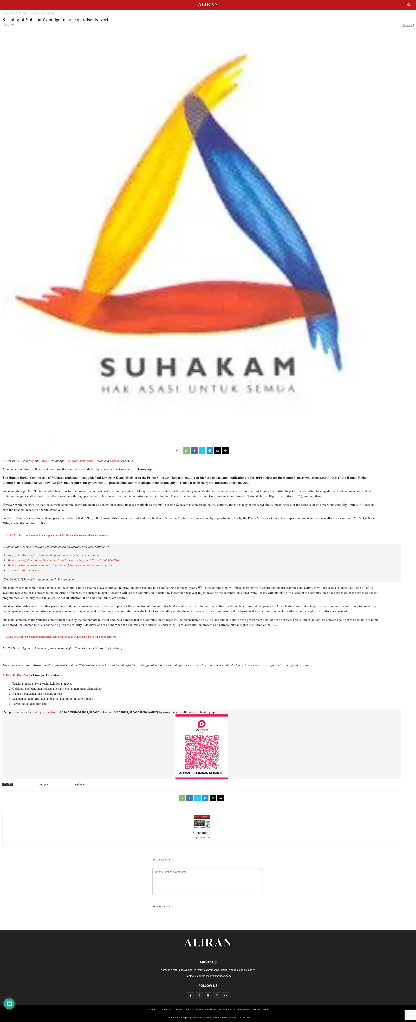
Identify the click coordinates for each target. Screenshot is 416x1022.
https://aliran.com (202, 837)
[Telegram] (210, 450)
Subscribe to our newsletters (234, 1009)
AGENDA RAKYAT (16, 675)
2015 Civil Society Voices (43, 13)
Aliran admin (201, 832)
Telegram (72, 460)
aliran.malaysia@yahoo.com (215, 975)
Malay (29, 460)
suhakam (80, 784)
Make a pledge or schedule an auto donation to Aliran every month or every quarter (59, 565)
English (45, 460)
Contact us (165, 1009)
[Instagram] (199, 995)
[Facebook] (194, 450)
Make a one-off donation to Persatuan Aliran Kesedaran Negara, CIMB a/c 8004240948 (63, 560)
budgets (43, 784)
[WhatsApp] (186, 450)
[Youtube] (225, 995)
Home (5, 13)
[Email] (217, 450)
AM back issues (260, 1009)
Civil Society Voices (20, 13)
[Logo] (208, 952)
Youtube (115, 460)
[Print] (225, 450)
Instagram (86, 460)
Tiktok (99, 460)
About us (152, 1009)
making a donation (44, 712)
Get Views (407, 25)
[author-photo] (202, 827)
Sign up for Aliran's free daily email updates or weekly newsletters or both (53, 555)
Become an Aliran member (24, 570)
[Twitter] (202, 450)
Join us (189, 1009)
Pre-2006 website (205, 1009)
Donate (178, 1009)
